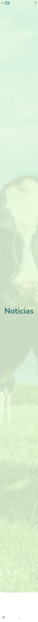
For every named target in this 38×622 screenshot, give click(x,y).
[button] (2, 2)
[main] (19, 311)
